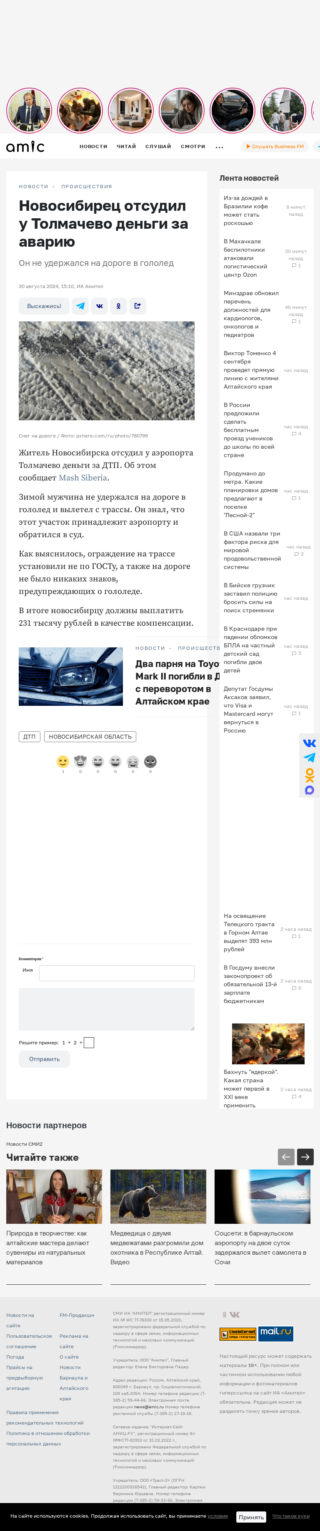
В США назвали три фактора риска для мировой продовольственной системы (252, 550)
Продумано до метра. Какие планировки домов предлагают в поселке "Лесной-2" (251, 494)
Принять (251, 1517)
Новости (93, 146)
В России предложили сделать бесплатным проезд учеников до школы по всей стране (249, 429)
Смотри (193, 146)
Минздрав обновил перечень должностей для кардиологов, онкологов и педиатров (251, 313)
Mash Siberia (83, 478)
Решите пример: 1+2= (50, 1042)
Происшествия (87, 186)
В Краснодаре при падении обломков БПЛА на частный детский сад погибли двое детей (251, 649)
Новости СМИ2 (24, 1144)
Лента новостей (249, 177)
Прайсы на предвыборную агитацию (24, 1377)
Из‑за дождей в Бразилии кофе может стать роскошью (246, 210)
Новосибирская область (90, 736)
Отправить (44, 1058)
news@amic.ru (149, 1406)
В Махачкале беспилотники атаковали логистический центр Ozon (246, 257)
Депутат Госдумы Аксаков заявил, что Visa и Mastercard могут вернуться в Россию (248, 709)
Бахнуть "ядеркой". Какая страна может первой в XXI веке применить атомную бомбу (251, 1092)
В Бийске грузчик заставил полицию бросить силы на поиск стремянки (251, 597)
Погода (15, 1357)
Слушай (158, 146)
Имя (27, 970)
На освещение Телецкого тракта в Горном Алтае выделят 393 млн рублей (249, 932)
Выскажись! (44, 305)
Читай (126, 146)
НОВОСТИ (34, 186)
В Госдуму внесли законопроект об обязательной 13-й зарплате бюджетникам (250, 984)
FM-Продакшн (77, 1315)
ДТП (29, 736)
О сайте (69, 1357)
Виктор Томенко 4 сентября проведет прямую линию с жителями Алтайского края (251, 369)
